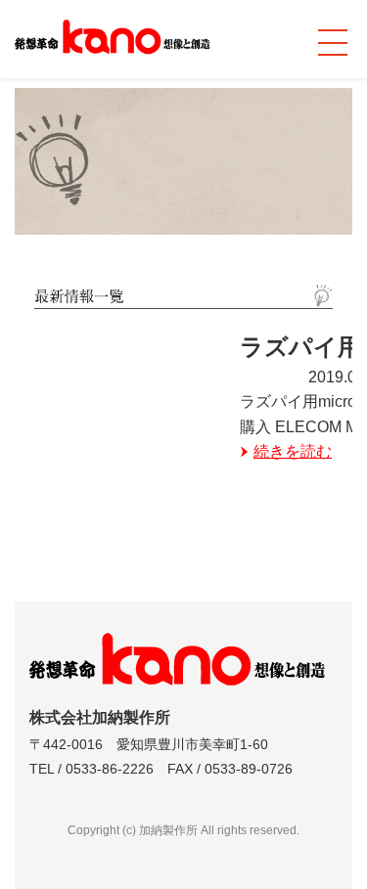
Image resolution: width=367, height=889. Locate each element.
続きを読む (292, 451)
